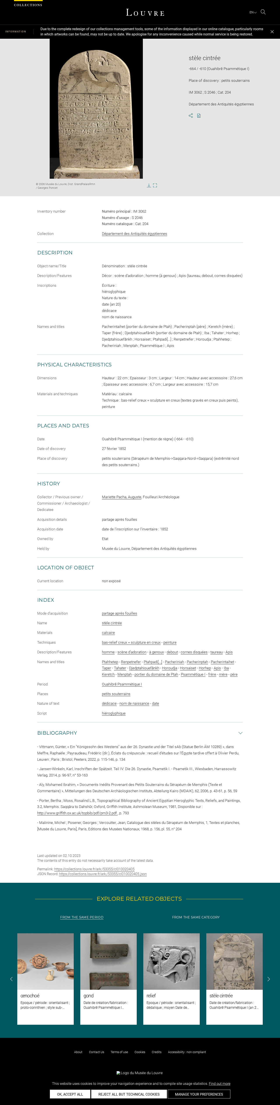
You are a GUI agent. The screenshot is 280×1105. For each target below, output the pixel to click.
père (234, 674)
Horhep (205, 668)
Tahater (120, 668)
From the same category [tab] (196, 917)
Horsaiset (188, 668)
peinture (170, 642)
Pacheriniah (174, 662)
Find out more (219, 1084)
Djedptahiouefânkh (144, 668)
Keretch (108, 674)
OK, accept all (70, 1094)
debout (172, 652)
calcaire (108, 632)
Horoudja (169, 668)
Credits (156, 1052)
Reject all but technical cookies (129, 1094)
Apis (229, 652)
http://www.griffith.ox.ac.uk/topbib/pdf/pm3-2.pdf (77, 813)
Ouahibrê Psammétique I (122, 684)
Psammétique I (193, 674)
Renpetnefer (131, 662)
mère (223, 674)
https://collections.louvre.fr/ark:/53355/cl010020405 (94, 869)
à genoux (156, 652)
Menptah (124, 674)
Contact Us (96, 1052)
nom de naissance (134, 703)
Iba (226, 668)
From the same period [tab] (81, 917)
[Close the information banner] (272, 31)
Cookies (140, 1052)
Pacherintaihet (222, 662)
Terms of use (119, 1052)
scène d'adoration (131, 652)
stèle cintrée (112, 623)
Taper (106, 668)
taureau (216, 652)
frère (212, 674)
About (78, 1052)
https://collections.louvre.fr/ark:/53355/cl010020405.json (103, 874)
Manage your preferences (199, 1094)
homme (108, 652)
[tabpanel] (140, 979)
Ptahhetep (110, 662)
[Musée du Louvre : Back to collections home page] (145, 12)
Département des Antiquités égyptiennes (134, 233)
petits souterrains (116, 694)
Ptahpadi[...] (153, 662)
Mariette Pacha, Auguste (121, 497)
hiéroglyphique (114, 713)
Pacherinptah (197, 662)
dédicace (109, 703)
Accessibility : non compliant (187, 1052)
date (155, 703)
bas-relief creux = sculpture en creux (131, 642)
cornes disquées (194, 652)
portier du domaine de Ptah (156, 674)
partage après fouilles (119, 613)
